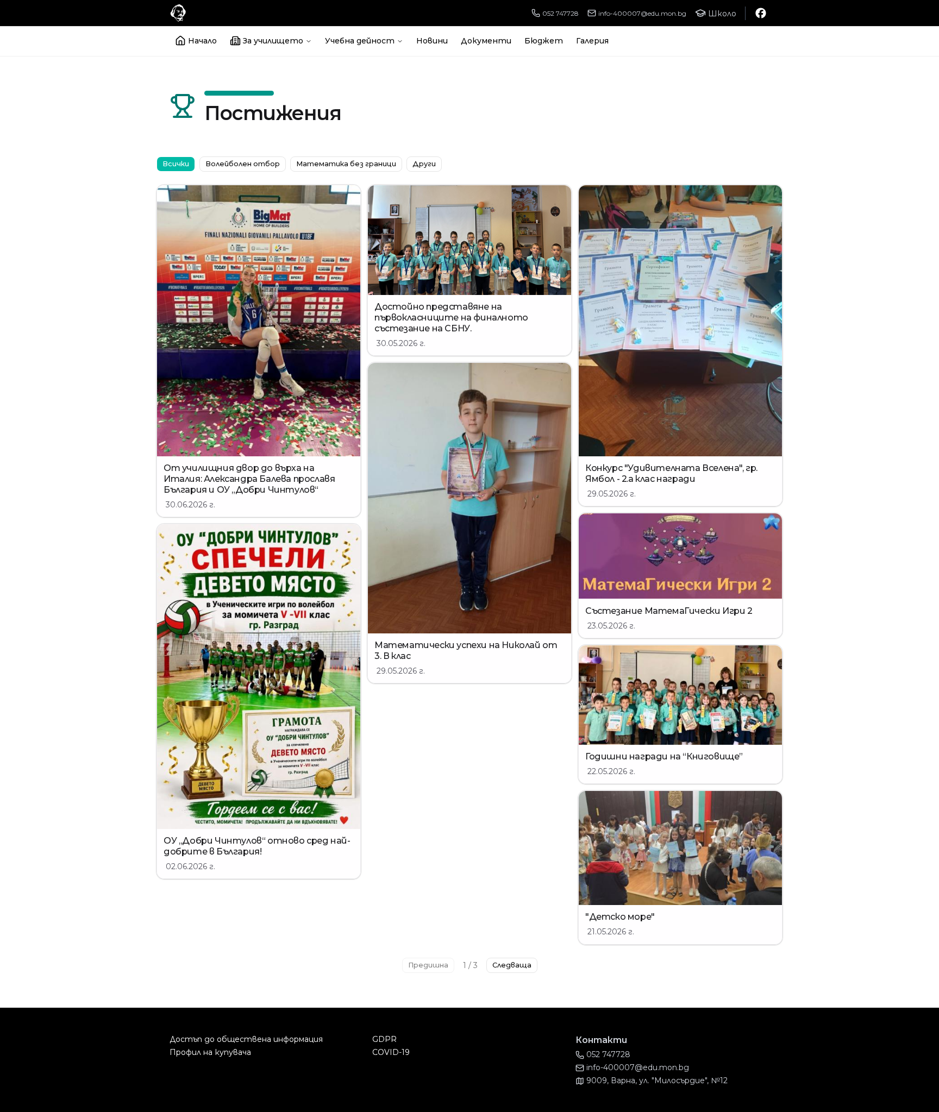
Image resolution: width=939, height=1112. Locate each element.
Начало (202, 41)
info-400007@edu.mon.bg (642, 13)
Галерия (592, 41)
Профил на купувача (210, 1052)
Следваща (511, 965)
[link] (258, 351)
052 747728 (560, 13)
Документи (486, 41)
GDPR (384, 1039)
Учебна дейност (360, 41)
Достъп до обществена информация (246, 1039)
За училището (273, 41)
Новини (432, 41)
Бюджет (543, 41)
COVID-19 (391, 1052)
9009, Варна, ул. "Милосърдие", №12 (657, 1080)
